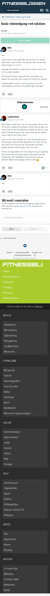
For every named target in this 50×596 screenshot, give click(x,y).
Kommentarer (12, 431)
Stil (5, 533)
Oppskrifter (10, 488)
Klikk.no (38, 306)
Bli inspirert (10, 330)
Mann (7, 544)
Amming (9, 397)
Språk (9, 252)
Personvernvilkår (22, 252)
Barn (6, 402)
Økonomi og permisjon (17, 413)
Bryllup (8, 550)
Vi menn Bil (10, 568)
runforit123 (13, 117)
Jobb (7, 442)
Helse (6, 271)
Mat (6, 458)
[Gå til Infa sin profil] (3, 49)
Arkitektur (10, 324)
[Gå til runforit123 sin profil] (3, 118)
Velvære (8, 292)
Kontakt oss (37, 252)
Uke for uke (11, 386)
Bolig (7, 315)
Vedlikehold (11, 346)
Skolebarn (10, 407)
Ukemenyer (11, 482)
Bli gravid (9, 370)
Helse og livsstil (19, 33)
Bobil (7, 590)
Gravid (7, 375)
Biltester (9, 573)
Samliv (8, 448)
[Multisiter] (3, 94)
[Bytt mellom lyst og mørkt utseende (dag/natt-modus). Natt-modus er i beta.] (35, 255)
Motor (7, 559)
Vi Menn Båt (11, 579)
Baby (7, 391)
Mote (6, 524)
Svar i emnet (25, 40)
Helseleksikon (11, 276)
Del (12, 229)
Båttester (9, 584)
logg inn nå (24, 206)
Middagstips (11, 504)
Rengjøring (10, 340)
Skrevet (16, 51)
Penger (8, 464)
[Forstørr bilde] (37, 160)
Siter (10, 94)
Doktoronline (10, 298)
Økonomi (9, 351)
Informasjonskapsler (22, 255)
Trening (7, 287)
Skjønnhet (10, 539)
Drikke (7, 498)
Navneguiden (12, 381)
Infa (5, 31)
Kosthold (8, 282)
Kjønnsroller (11, 437)
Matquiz (8, 515)
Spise (7, 493)
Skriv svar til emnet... (15, 217)
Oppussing (10, 335)
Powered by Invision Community (25, 258)
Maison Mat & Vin (14, 509)
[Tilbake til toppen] (25, 246)
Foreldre (9, 360)
